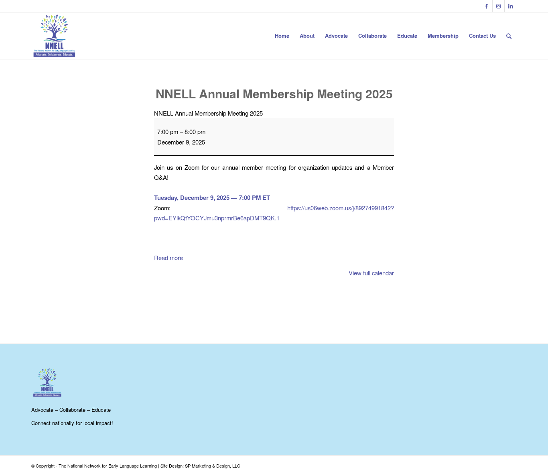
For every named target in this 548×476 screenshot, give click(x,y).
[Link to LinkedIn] (511, 6)
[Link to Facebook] (486, 6)
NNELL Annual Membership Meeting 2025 (274, 93)
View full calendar (371, 273)
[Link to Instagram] (498, 6)
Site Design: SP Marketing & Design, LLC (200, 465)
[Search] (509, 35)
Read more (168, 257)
